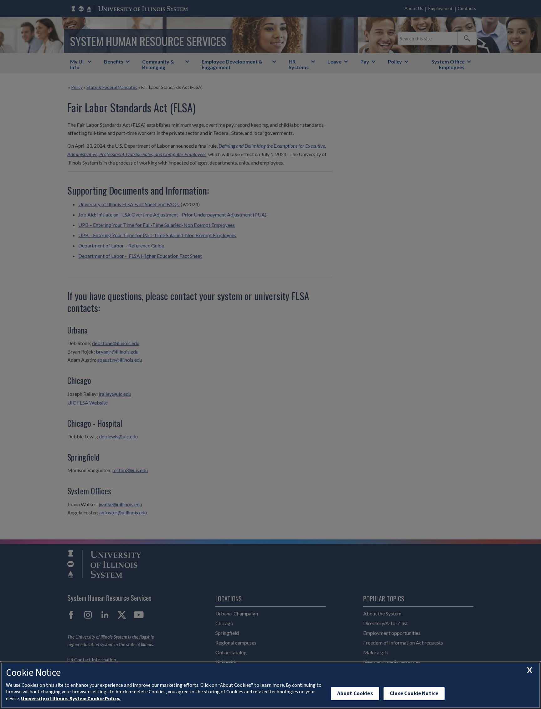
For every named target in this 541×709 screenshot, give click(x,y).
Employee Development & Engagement (232, 64)
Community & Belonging (158, 64)
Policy (395, 61)
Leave (334, 61)
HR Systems (299, 64)
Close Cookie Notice (414, 693)
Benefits (113, 61)
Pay (364, 61)
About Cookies (355, 693)
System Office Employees (448, 64)
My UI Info (77, 64)
